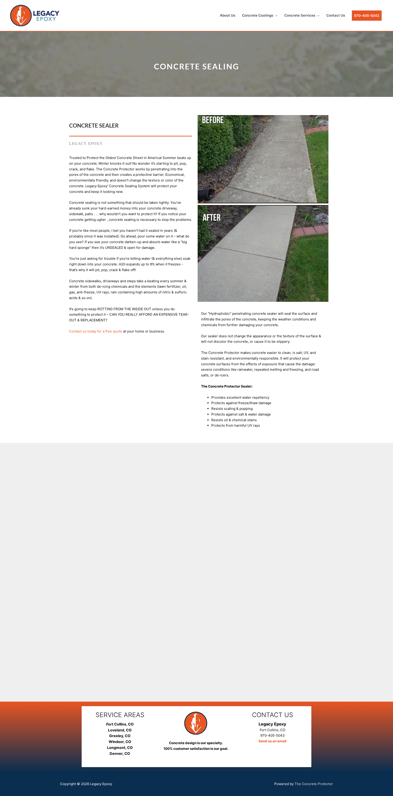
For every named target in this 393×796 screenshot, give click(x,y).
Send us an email (272, 741)
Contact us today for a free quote (95, 331)
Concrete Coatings (257, 15)
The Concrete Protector (314, 784)
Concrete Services (299, 15)
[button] (367, 15)
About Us (227, 15)
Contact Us (335, 15)
